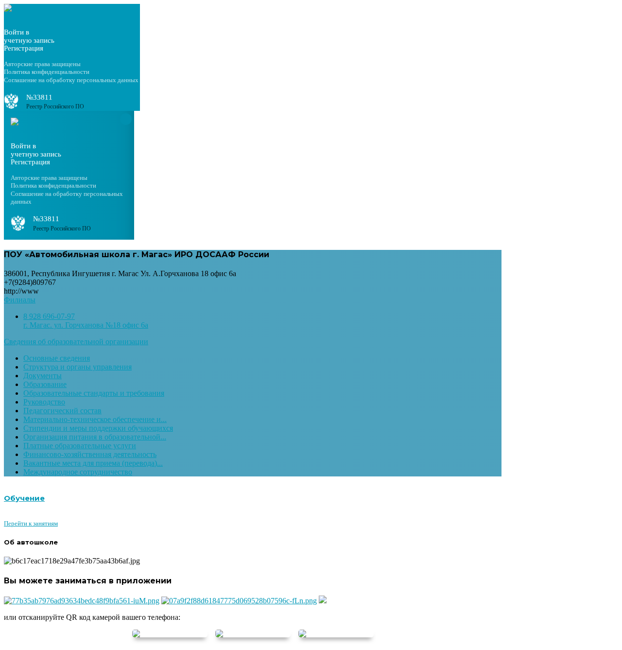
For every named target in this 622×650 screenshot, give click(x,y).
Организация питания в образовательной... (94, 437)
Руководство (44, 402)
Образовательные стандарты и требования (93, 393)
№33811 (39, 97)
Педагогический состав (62, 410)
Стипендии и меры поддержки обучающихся (98, 428)
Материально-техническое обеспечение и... (95, 419)
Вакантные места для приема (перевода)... (93, 463)
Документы (42, 375)
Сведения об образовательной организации (76, 341)
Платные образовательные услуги (79, 445)
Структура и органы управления (77, 367)
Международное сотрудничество (77, 472)
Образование (45, 384)
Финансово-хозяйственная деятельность (89, 454)
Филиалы (19, 300)
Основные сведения (56, 358)
